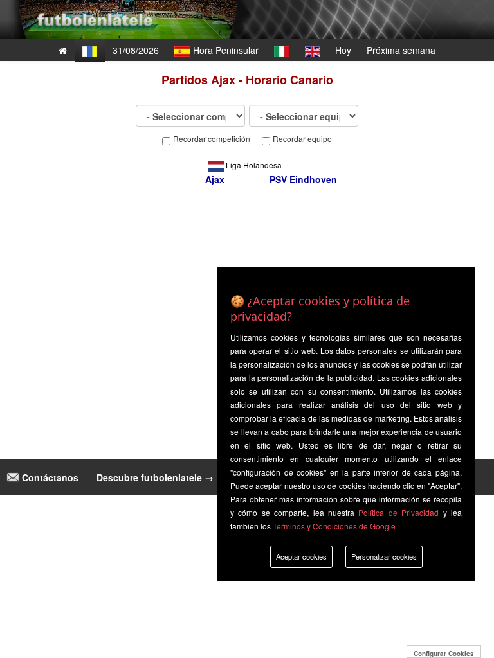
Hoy (343, 50)
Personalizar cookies (384, 556)
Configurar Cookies (444, 653)
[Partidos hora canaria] (90, 50)
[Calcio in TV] (281, 50)
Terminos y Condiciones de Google (334, 525)
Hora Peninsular (224, 50)
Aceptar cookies (301, 556)
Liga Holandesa (254, 164)
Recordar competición (211, 139)
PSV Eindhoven (303, 179)
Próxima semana (401, 50)
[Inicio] (63, 50)
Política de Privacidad (398, 512)
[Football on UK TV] (312, 50)
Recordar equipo (302, 139)
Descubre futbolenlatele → (155, 477)
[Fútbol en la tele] (92, 9)
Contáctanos (48, 477)
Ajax (214, 179)
